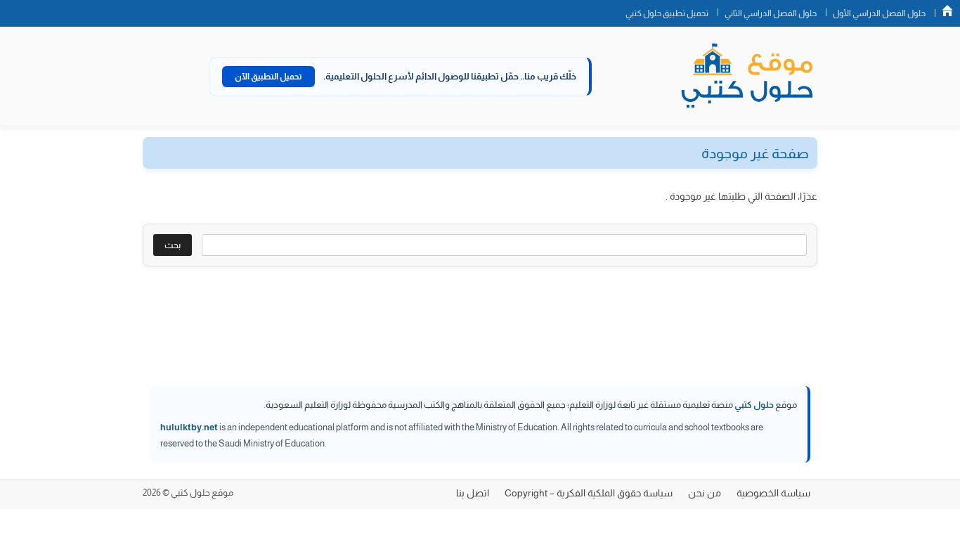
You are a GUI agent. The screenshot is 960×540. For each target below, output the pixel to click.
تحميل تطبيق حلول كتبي (666, 13)
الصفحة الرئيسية (947, 10)
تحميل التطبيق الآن (268, 77)
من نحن (704, 493)
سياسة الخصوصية (773, 493)
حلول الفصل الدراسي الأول (879, 13)
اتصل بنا (472, 493)
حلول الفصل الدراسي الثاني (771, 13)
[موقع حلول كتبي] (747, 76)
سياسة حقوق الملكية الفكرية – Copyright (589, 493)
